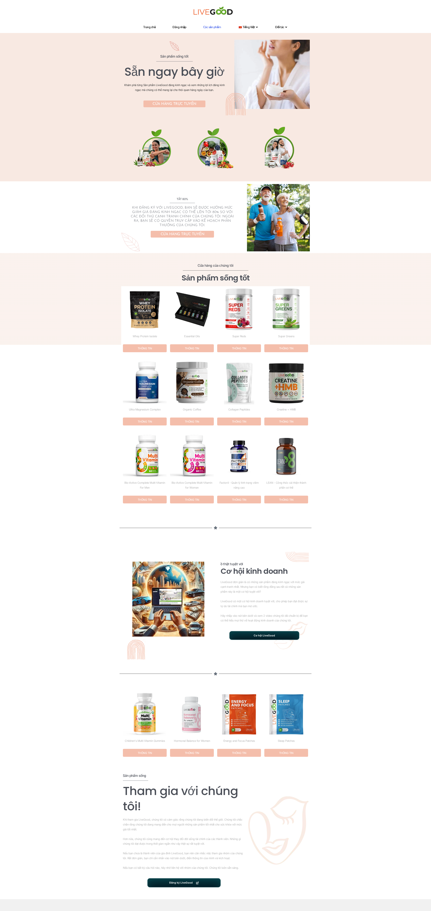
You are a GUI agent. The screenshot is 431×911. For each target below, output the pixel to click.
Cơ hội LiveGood (264, 635)
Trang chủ (149, 27)
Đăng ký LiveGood (181, 882)
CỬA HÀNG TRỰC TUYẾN (174, 104)
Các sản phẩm (212, 27)
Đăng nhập (179, 27)
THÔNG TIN (145, 348)
